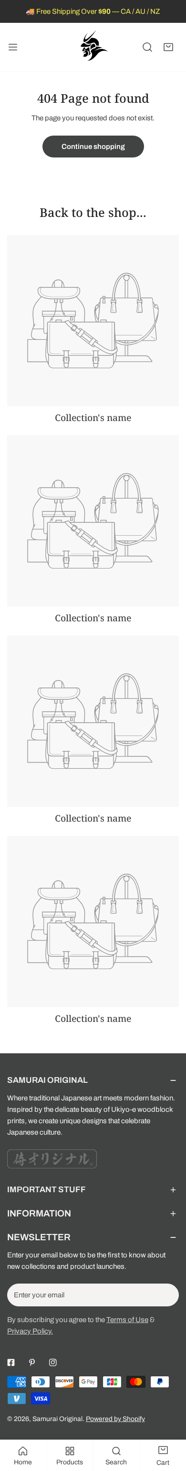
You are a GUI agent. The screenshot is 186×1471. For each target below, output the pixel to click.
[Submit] (166, 1294)
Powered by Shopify (115, 1418)
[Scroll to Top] (168, 1420)
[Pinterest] (31, 1362)
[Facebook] (10, 1362)
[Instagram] (52, 1362)
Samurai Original (57, 1418)
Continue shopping (93, 146)
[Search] (147, 47)
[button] (168, 47)
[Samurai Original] (93, 47)
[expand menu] (13, 47)
